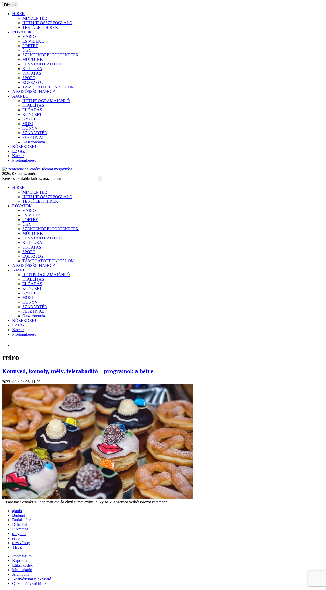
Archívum (20, 574)
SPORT (28, 78)
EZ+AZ (18, 151)
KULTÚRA (32, 68)
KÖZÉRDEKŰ (25, 146)
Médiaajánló (22, 570)
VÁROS (29, 36)
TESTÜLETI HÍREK (40, 27)
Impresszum (22, 556)
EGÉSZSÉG (32, 82)
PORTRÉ (30, 46)
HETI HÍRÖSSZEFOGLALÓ (47, 23)
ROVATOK (22, 32)
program (19, 533)
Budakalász (21, 520)
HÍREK (18, 13)
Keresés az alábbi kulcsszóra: (25, 178)
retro (16, 538)
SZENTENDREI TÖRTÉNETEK (50, 55)
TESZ (17, 547)
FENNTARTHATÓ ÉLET (44, 64)
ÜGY (27, 50)
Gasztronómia (33, 142)
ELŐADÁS (32, 110)
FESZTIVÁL (33, 137)
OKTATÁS (31, 73)
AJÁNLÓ (20, 96)
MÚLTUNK (32, 59)
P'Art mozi (21, 529)
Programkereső (24, 160)
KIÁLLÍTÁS (33, 105)
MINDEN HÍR (34, 18)
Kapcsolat (20, 560)
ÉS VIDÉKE (33, 41)
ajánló (17, 511)
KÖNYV (30, 128)
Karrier (18, 156)
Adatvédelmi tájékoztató (31, 579)
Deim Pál (19, 524)
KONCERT (32, 114)
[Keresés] (100, 178)
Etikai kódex (22, 565)
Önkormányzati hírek (29, 583)
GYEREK (30, 119)
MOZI (27, 123)
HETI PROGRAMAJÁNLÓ (46, 101)
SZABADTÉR (34, 133)
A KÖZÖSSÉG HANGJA (34, 91)
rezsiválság (21, 543)
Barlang (18, 515)
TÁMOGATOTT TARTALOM (48, 87)
